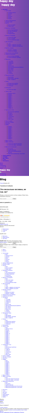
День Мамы (11, 68)
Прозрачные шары (9, 75)
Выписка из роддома (10, 35)
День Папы (10, 69)
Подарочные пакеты (13, 84)
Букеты (7, 23)
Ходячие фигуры (12, 150)
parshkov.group (3, 242)
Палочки (10, 16)
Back (6, 254)
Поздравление (11, 33)
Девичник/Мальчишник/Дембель (15, 67)
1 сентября (10, 61)
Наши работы (6, 237)
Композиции (6, 229)
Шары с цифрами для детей (14, 44)
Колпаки (10, 113)
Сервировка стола (9, 109)
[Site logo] (6, 2)
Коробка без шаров (12, 51)
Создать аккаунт (4, 407)
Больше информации (10, 412)
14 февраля (10, 62)
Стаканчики (11, 116)
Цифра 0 (10, 95)
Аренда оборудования (10, 20)
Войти (4, 396)
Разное (9, 17)
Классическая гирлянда (13, 56)
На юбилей (10, 32)
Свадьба (10, 72)
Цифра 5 (10, 101)
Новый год (10, 70)
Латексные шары (12, 37)
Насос (9, 15)
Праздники (8, 59)
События (5, 230)
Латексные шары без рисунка (15, 143)
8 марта (10, 64)
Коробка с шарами (12, 49)
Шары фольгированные (10, 146)
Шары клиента (8, 140)
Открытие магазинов (10, 54)
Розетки (10, 18)
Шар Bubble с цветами (13, 78)
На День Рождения (12, 31)
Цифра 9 (10, 106)
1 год (9, 43)
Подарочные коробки (13, 83)
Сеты (4, 231)
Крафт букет (11, 26)
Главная (2, 183)
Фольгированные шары (13, 39)
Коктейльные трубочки (13, 111)
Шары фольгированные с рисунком (16, 153)
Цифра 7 (10, 104)
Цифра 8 (10, 105)
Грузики (10, 13)
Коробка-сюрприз (9, 48)
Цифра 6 (10, 103)
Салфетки (10, 114)
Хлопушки (10, 85)
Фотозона (7, 123)
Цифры (7, 124)
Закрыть (2, 400)
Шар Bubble (11, 77)
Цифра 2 (10, 98)
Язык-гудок (10, 119)
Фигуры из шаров (9, 122)
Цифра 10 (10, 108)
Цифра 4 (10, 100)
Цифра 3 (10, 99)
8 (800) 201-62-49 (4, 224)
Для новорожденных (13, 29)
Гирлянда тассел (12, 12)
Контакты (5, 236)
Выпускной (11, 66)
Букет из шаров (11, 24)
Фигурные (10, 148)
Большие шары (8, 21)
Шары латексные (9, 141)
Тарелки (10, 117)
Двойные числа (11, 93)
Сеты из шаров (11, 38)
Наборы (10, 94)
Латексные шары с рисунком (15, 145)
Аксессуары (8, 10)
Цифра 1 (10, 97)
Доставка (5, 238)
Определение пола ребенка (11, 53)
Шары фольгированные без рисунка (13, 386)
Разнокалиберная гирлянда (14, 57)
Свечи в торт (8, 91)
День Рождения (9, 41)
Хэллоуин (10, 73)
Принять (22, 412)
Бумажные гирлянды (10, 28)
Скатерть (10, 115)
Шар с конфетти (12, 79)
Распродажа (8, 87)
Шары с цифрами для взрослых (15, 46)
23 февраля (10, 63)
